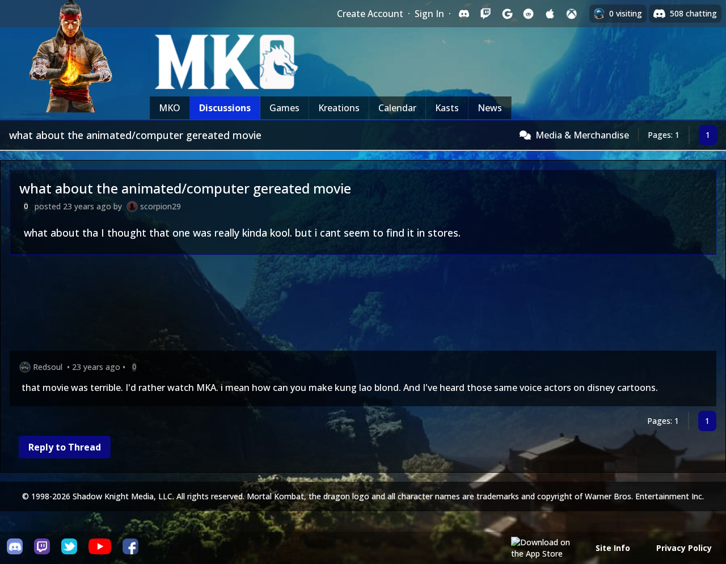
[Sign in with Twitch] (485, 13)
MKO (169, 108)
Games (284, 108)
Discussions (225, 108)
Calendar (397, 108)
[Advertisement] (350, 305)
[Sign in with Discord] (463, 13)
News (490, 108)
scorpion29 (160, 206)
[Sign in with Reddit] (528, 13)
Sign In (429, 13)
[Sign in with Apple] (550, 13)
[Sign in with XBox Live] (571, 13)
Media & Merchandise (582, 135)
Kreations (339, 108)
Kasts (447, 108)
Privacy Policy (684, 547)
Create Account (370, 13)
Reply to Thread (64, 447)
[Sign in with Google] (507, 13)
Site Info (613, 547)
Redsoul (47, 366)
